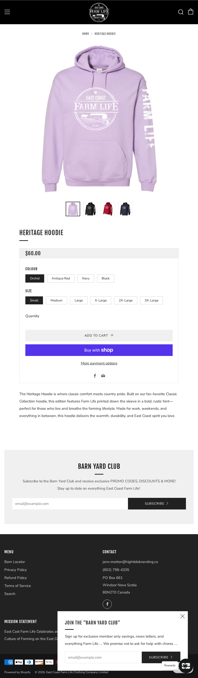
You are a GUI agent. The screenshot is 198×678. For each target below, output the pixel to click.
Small (34, 300)
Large (79, 300)
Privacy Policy (15, 569)
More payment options (99, 363)
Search (9, 593)
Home (85, 34)
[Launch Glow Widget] (186, 666)
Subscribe (154, 503)
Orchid (35, 278)
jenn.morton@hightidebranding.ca (130, 561)
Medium (56, 300)
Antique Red (61, 278)
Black (106, 278)
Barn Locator (14, 561)
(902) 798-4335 (116, 569)
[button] (73, 209)
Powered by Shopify (17, 672)
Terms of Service (17, 585)
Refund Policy (15, 577)
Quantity (32, 316)
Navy (86, 278)
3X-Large (151, 300)
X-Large (101, 300)
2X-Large (126, 300)
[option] (99, 119)
